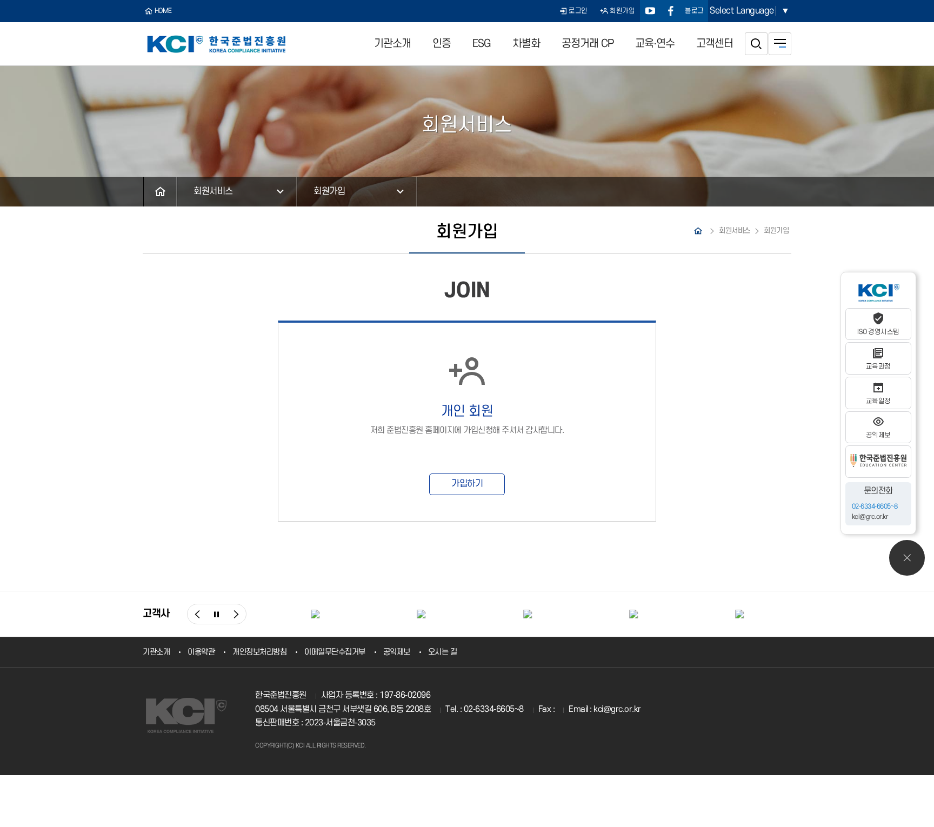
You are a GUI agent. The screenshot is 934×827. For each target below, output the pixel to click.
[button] (197, 614)
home (163, 11)
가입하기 (467, 484)
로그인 (578, 11)
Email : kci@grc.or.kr (605, 709)
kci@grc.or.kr (870, 517)
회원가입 (622, 11)
